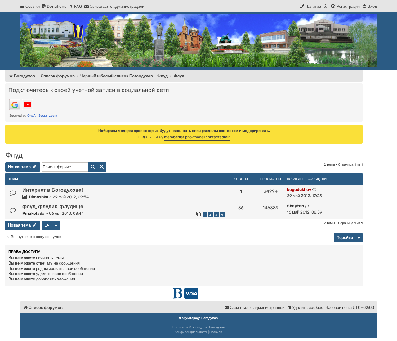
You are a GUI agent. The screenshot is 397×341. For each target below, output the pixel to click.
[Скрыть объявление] (358, 129)
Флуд (14, 155)
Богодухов (199, 327)
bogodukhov (299, 189)
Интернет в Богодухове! (52, 190)
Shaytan (295, 206)
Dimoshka (38, 197)
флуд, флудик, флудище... (54, 206)
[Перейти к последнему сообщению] (314, 190)
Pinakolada (33, 213)
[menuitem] (53, 6)
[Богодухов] (198, 40)
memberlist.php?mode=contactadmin (197, 137)
